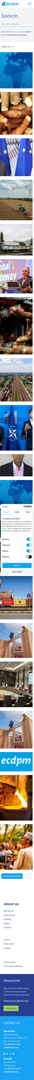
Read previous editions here (16, 1001)
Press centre (9, 944)
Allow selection (17, 571)
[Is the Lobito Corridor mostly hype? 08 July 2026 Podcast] (17, 239)
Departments (9, 915)
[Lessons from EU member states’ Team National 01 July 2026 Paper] (17, 276)
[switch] (29, 545)
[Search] (3, 24)
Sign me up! (11, 1008)
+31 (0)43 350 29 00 (12, 1044)
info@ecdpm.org (11, 1047)
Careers (7, 940)
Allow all (17, 565)
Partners (7, 927)
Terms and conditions (13, 966)
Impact (7, 923)
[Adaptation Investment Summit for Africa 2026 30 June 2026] (17, 492)
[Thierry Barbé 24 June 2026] (17, 761)
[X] (10, 1054)
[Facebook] (13, 1054)
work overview (16, 31)
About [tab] (28, 512)
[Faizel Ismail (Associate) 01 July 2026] (17, 465)
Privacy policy (9, 962)
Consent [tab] (6, 512)
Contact (7, 948)
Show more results (12, 876)
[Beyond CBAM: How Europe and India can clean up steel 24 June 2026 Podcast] (17, 798)
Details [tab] (17, 512)
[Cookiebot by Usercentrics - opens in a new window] (24, 506)
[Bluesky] (7, 1054)
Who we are (9, 911)
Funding (7, 919)
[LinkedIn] (4, 1054)
